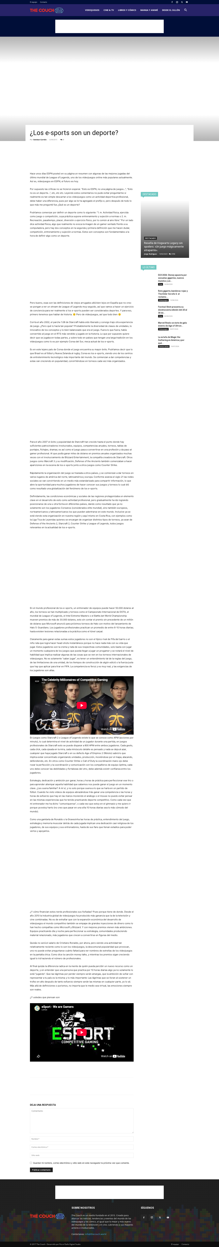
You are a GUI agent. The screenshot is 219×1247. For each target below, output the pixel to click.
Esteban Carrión (39, 139)
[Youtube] (187, 2)
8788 (173, 254)
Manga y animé (149, 10)
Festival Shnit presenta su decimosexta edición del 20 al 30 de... (172, 310)
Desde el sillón (171, 10)
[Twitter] (182, 2)
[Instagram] (177, 2)
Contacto (43, 2)
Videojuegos (92, 10)
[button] (185, 10)
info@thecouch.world (95, 1234)
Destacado (150, 238)
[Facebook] (172, 2)
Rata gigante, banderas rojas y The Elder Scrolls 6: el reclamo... (173, 294)
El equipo (33, 2)
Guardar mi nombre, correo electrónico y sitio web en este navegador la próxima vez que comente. (81, 1163)
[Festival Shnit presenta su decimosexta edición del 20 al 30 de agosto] (148, 310)
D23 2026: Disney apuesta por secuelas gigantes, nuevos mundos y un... (172, 278)
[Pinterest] (47, 151)
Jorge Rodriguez (150, 254)
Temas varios (164, 346)
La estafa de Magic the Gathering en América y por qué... (171, 340)
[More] (60, 151)
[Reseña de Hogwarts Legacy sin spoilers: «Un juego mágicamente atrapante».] (165, 229)
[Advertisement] (109, 26)
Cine (160, 284)
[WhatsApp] (53, 151)
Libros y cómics (127, 10)
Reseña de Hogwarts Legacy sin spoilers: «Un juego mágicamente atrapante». (164, 246)
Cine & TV (109, 10)
